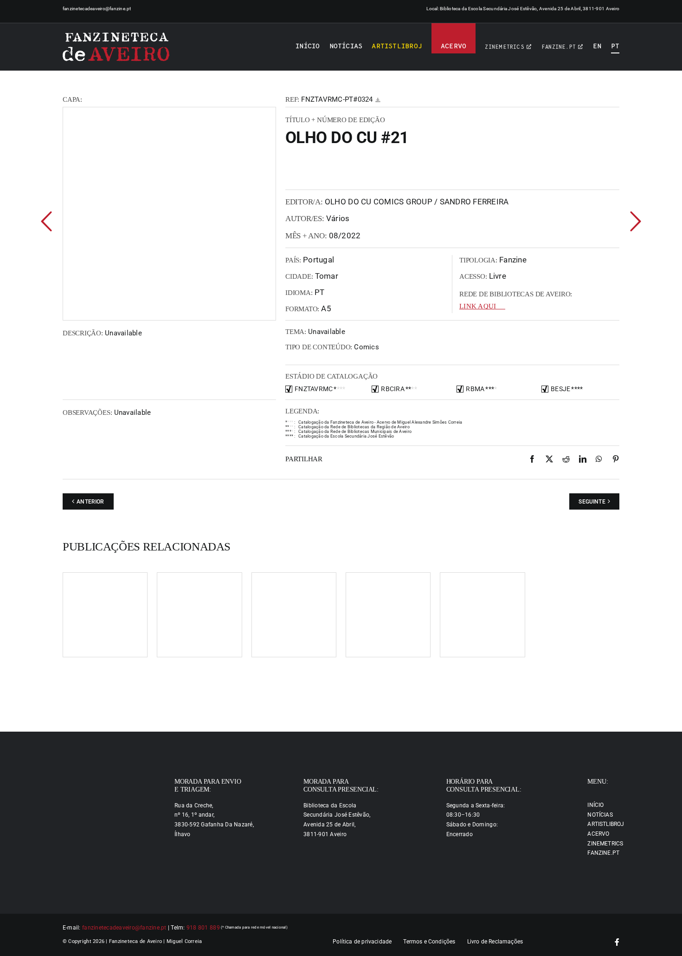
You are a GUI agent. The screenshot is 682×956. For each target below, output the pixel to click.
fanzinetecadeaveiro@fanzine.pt (97, 8)
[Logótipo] (116, 47)
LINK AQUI (477, 306)
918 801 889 (203, 927)
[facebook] (617, 942)
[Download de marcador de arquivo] (377, 100)
